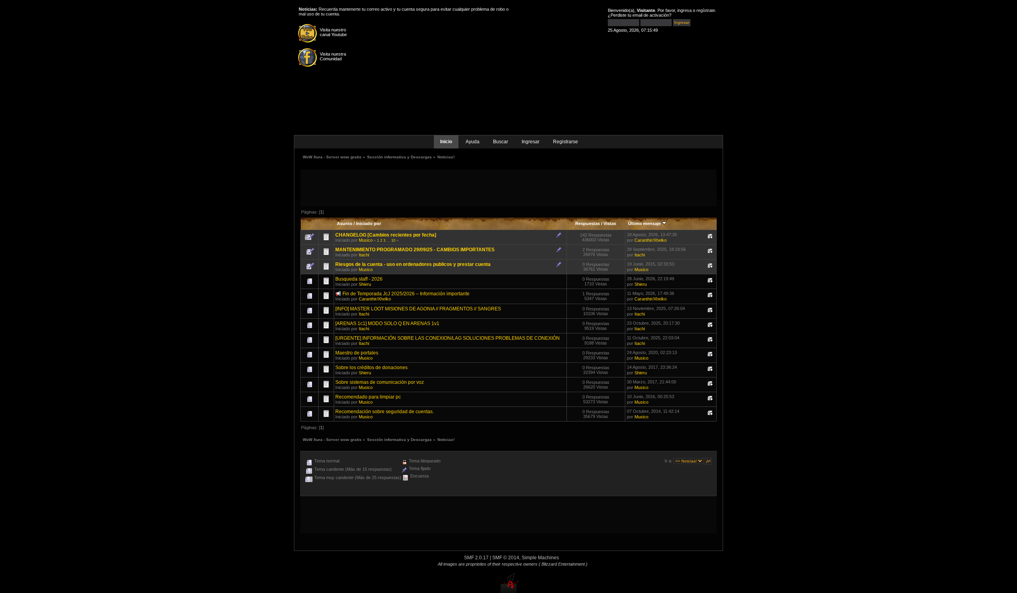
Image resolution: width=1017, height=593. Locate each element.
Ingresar (530, 141)
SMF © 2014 (505, 557)
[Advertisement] (508, 187)
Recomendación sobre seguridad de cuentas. (384, 411)
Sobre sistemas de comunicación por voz (379, 382)
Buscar (500, 141)
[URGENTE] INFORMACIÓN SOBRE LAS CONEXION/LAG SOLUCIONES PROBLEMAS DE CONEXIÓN (447, 338)
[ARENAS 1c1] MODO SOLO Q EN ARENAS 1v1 (387, 323)
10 (393, 241)
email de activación (650, 15)
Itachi (364, 254)
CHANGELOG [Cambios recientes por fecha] (385, 235)
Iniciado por (368, 223)
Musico (366, 240)
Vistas (609, 223)
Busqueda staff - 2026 (359, 279)
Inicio (446, 141)
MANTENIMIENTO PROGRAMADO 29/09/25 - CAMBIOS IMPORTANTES (415, 249)
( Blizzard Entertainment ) (563, 564)
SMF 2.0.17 (476, 557)
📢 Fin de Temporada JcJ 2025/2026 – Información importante (402, 293)
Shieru (365, 284)
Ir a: (668, 460)
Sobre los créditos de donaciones (371, 367)
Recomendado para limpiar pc (368, 397)
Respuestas (587, 223)
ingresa (684, 10)
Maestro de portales (356, 353)
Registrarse (565, 141)
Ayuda (472, 141)
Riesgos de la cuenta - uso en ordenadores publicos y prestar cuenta (413, 264)
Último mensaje (645, 223)
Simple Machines (540, 557)
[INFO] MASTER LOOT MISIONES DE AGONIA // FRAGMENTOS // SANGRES (418, 309)
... (389, 241)
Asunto (344, 223)
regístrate (705, 10)
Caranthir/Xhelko (650, 240)
